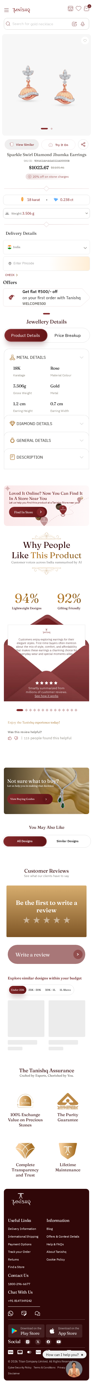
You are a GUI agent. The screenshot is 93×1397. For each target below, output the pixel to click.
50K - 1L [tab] (50, 990)
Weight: (16, 213)
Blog (50, 1229)
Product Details (25, 335)
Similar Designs (68, 841)
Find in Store (23, 512)
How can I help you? (63, 1354)
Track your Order (19, 1252)
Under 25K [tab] (17, 990)
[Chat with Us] (37, 1313)
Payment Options (20, 1244)
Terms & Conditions (45, 1367)
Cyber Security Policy (20, 1367)
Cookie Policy (56, 1259)
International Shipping (23, 1236)
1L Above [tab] (65, 990)
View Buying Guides (22, 799)
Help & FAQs (55, 1244)
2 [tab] (51, 131)
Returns (13, 1259)
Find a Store (16, 1267)
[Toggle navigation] (8, 10)
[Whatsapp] (10, 1313)
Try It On (61, 145)
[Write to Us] (24, 1313)
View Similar (25, 145)
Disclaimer (14, 1373)
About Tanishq (56, 1252)
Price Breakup (68, 335)
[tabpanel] (46, 85)
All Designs (25, 841)
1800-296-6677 (19, 1284)
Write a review (33, 954)
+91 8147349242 (20, 1301)
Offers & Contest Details (63, 1236)
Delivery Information (22, 1229)
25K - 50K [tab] (34, 990)
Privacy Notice (65, 1367)
